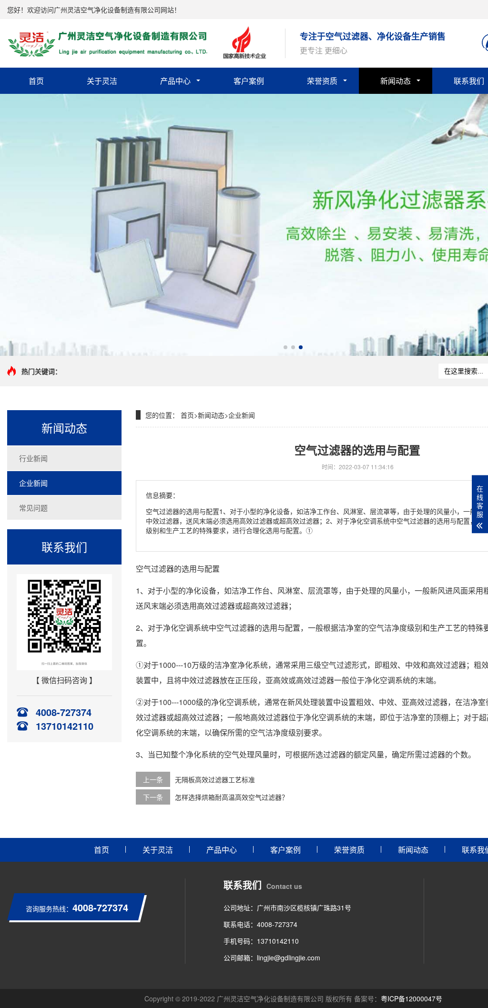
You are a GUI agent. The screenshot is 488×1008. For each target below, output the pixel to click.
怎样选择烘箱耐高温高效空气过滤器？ (231, 797)
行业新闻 (33, 458)
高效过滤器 (216, 605)
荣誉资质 (322, 80)
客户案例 (249, 80)
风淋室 (288, 590)
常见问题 (33, 508)
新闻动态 (395, 80)
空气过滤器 (235, 627)
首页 (36, 80)
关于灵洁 (102, 80)
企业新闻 (33, 483)
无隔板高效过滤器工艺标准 (215, 779)
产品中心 (175, 80)
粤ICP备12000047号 (411, 998)
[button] (285, 347)
